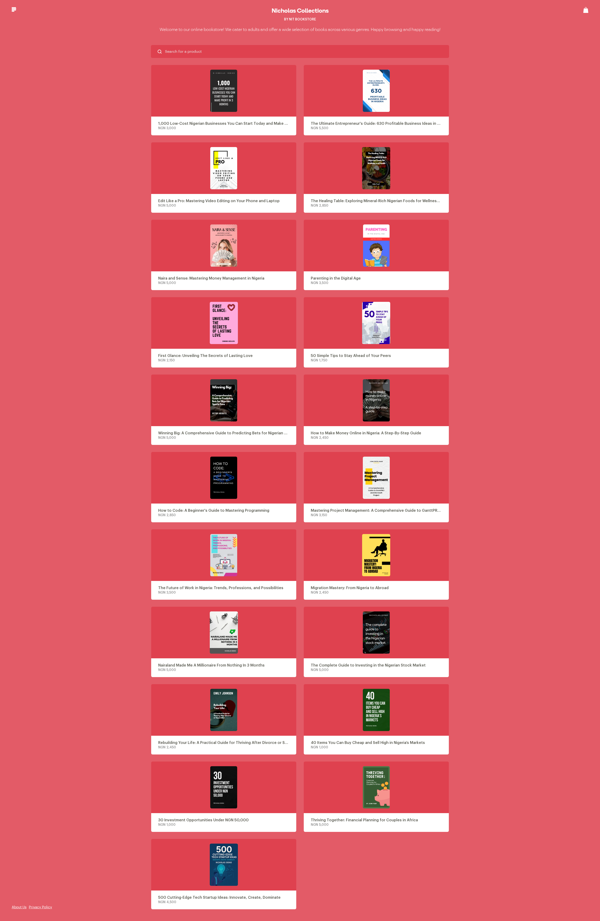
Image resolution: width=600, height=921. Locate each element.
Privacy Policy (40, 907)
